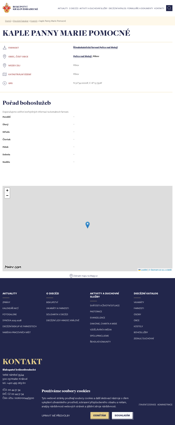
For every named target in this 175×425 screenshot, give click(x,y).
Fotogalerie (10, 314)
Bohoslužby (141, 332)
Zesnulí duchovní (144, 338)
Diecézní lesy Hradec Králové (62, 320)
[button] (87, 225)
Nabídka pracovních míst (17, 332)
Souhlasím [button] (122, 415)
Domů (8, 20)
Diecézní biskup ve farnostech (20, 326)
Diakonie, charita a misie (103, 323)
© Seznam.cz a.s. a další (160, 269)
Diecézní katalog (117, 8)
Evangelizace (97, 317)
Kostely (33, 20)
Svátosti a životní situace (105, 305)
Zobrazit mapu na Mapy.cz (85, 275)
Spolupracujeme (99, 335)
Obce (136, 320)
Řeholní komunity (100, 341)
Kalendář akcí (10, 308)
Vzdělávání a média (101, 329)
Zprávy (6, 302)
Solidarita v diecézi (57, 314)
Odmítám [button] (99, 415)
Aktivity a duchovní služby (93, 8)
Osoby (137, 314)
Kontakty (159, 8)
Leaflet (143, 269)
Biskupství (52, 302)
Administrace (164, 404)
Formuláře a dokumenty (140, 8)
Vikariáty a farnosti (57, 308)
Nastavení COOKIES (145, 404)
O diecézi (73, 8)
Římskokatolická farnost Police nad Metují (95, 47)
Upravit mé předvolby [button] (56, 415)
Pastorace (96, 311)
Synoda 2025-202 (11, 320)
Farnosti (139, 308)
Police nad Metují (82, 56)
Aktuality (63, 8)
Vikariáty (139, 302)
